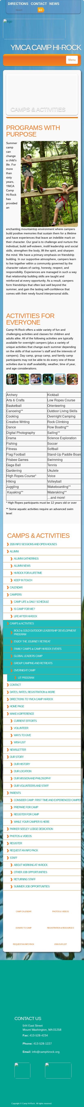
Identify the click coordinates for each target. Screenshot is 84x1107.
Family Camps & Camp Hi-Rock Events (37, 648)
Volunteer (21, 728)
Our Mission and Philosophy (32, 778)
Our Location (22, 771)
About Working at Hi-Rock (31, 865)
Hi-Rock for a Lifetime (28, 572)
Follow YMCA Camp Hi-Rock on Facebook (42, 994)
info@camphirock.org (46, 1051)
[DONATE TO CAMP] (23, 921)
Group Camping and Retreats (33, 663)
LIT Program (26, 677)
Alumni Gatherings (26, 558)
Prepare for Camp (26, 807)
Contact (39, 4)
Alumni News (22, 565)
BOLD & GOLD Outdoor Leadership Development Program (45, 632)
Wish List (19, 742)
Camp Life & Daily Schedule (31, 601)
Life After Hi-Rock (25, 616)
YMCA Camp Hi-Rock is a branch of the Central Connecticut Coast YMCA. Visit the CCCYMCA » (41, 1087)
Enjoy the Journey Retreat (32, 641)
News (54, 4)
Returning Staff (24, 879)
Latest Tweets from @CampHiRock (42, 974)
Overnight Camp (24, 670)
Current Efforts (25, 720)
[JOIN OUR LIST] (60, 937)
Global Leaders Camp (28, 656)
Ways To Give (22, 735)
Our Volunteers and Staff (31, 785)
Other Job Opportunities (30, 872)
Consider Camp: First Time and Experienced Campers (48, 800)
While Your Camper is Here (31, 821)
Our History (22, 764)
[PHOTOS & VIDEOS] (60, 904)
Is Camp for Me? (24, 608)
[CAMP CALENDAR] (23, 904)
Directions (18, 4)
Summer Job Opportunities (32, 886)
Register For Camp (26, 814)
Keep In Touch (23, 580)
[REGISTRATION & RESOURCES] (60, 921)
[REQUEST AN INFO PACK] (23, 937)
